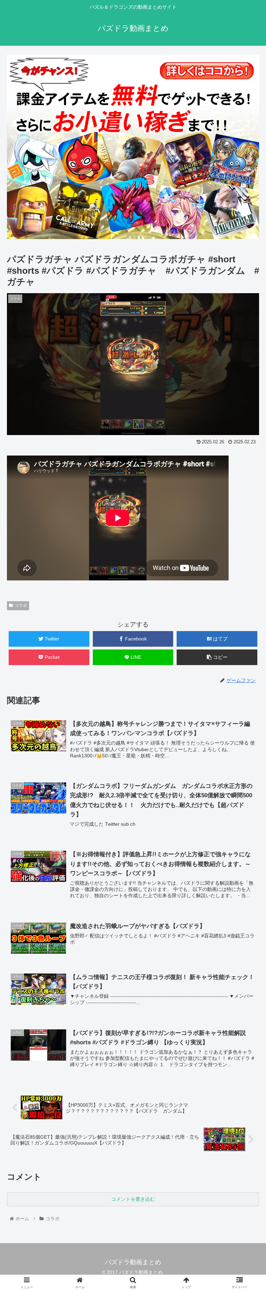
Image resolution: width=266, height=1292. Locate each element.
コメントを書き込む (133, 1199)
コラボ (21, 605)
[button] (246, 840)
